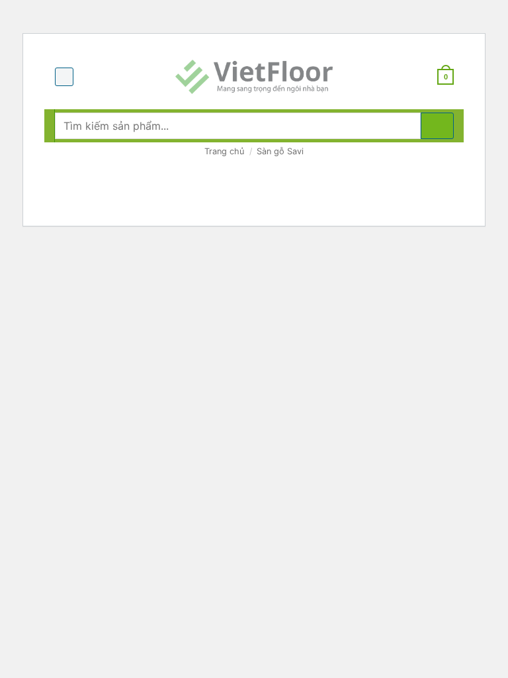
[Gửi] (437, 126)
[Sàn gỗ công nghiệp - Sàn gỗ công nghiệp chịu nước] (254, 77)
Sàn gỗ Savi (280, 151)
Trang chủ (224, 151)
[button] (64, 77)
